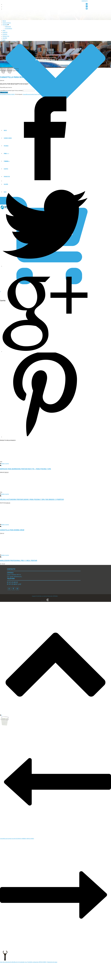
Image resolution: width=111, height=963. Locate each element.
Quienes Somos (7, 22)
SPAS (4, 30)
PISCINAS (5, 24)
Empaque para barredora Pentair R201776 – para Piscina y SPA (25, 469)
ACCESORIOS (8, 28)
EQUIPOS (5, 34)
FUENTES (5, 32)
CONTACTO (85, 1)
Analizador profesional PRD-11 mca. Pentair (18, 560)
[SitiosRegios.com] (47, 601)
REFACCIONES (11, 94)
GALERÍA (5, 38)
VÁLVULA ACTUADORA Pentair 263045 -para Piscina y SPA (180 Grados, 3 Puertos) (32, 499)
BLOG (4, 40)
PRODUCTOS (6, 36)
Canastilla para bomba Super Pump (31, 94)
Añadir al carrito (4, 92)
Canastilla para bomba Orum (12, 530)
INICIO (4, 21)
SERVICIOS (8, 26)
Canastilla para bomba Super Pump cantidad (11, 90)
